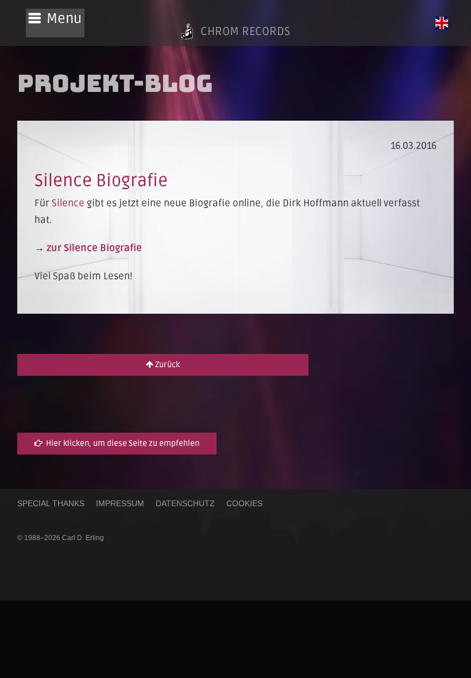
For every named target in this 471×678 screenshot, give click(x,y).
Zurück (166, 364)
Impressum (120, 503)
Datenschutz (185, 503)
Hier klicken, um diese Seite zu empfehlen (121, 443)
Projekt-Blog (115, 83)
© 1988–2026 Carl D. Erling (60, 538)
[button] (55, 23)
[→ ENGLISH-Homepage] (442, 23)
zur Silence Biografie (94, 248)
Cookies (244, 503)
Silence (68, 203)
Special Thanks (50, 503)
